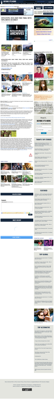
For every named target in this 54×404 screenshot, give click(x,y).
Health (12, 3)
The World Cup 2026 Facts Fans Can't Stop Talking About (16, 84)
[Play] (44, 22)
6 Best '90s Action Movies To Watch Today (17, 172)
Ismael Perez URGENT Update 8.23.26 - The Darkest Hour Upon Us (43, 178)
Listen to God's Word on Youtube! (43, 31)
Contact (18, 381)
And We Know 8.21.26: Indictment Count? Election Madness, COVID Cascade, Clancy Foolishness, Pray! (43, 293)
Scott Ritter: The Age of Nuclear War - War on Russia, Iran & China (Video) (43, 225)
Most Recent (49, 3)
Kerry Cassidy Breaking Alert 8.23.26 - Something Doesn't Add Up (42, 166)
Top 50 (44, 3)
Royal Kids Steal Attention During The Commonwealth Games (6, 84)
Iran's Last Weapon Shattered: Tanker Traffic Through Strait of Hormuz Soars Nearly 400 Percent (43, 267)
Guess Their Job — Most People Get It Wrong (38, 249)
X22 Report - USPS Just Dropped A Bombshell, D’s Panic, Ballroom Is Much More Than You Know (43, 195)
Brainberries (3, 170)
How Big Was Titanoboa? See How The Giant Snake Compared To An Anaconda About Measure (17, 186)
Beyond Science (17, 3)
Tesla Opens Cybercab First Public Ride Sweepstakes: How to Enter (42, 353)
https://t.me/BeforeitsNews (39, 110)
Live (39, 3)
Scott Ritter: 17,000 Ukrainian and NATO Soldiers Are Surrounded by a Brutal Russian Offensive (43, 277)
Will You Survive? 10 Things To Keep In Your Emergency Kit (5, 173)
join (6, 104)
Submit (43, 133)
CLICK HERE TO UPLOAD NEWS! (48, 13)
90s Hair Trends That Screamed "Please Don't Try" (43, 79)
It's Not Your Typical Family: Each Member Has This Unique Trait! (43, 66)
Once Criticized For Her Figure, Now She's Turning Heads (27, 84)
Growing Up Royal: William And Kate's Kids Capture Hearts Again (27, 95)
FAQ (16, 381)
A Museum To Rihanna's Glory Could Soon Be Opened (6, 95)
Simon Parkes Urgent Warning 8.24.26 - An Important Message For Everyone (43, 158)
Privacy (22, 381)
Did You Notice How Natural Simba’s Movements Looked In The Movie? (26, 173)
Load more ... (16, 237)
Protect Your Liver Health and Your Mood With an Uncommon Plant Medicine (43, 344)
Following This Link (23, 149)
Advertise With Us (11, 381)
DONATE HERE (38, 8)
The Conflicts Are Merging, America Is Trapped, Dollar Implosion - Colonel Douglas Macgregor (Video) (43, 302)
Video (42, 3)
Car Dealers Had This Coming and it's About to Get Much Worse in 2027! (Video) (43, 221)
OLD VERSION (48, 7)
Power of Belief (23, 3)
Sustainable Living (30, 3)
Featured (4, 3)
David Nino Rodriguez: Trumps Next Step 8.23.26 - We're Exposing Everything (42, 149)
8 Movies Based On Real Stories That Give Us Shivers (48, 249)
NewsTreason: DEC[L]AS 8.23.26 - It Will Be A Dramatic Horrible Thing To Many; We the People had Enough (43, 212)
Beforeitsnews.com (9, 6)
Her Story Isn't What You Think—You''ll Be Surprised (43, 92)
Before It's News (9, 1)
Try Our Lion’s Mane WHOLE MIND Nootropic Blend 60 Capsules (13, 117)
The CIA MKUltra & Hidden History (41, 359)
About (6, 381)
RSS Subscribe (43, 381)
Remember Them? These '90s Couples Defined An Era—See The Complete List (43, 322)
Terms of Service (27, 381)
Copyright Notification (35, 381)
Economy (8, 3)
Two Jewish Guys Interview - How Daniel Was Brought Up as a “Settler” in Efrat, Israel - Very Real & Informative (43, 332)
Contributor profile (10, 13)
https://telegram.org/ (48, 106)
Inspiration (36, 3)
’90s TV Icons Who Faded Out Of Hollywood (27, 185)
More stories (16, 13)
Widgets (47, 381)
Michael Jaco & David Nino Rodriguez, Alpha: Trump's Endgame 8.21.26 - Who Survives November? (43, 282)
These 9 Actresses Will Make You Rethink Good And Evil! (5, 185)
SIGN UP (38, 123)
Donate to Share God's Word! (43, 34)
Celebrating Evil (38, 356)
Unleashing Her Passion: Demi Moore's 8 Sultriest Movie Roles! (17, 95)
